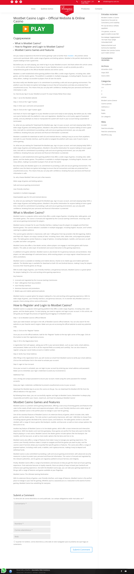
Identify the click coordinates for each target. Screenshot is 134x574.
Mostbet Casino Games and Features (34, 49)
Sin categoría (105, 117)
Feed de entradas (107, 128)
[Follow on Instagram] (20, 2)
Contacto (98, 9)
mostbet (70, 56)
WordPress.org (106, 135)
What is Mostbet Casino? (28, 43)
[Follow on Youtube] (125, 571)
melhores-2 (105, 107)
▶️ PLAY (33, 29)
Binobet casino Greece (109, 100)
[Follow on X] (16, 2)
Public (103, 113)
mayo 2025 (105, 73)
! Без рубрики (106, 84)
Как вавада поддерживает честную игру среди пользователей (110, 39)
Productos (85, 9)
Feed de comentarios (108, 132)
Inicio (33, 9)
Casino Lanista (106, 104)
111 (102, 87)
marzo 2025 (105, 76)
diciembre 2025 (106, 69)
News (103, 110)
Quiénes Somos (47, 9)
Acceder (104, 125)
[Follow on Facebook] (12, 2)
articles (103, 97)
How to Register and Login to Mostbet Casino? (39, 46)
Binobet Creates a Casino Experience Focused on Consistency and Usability (110, 20)
